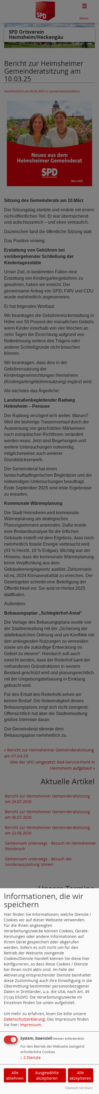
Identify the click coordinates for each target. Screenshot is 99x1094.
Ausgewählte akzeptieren (47, 1075)
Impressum (30, 1024)
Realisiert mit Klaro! (79, 1088)
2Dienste (30, 1057)
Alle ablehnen (15, 1075)
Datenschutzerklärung (24, 1019)
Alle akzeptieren (80, 1075)
